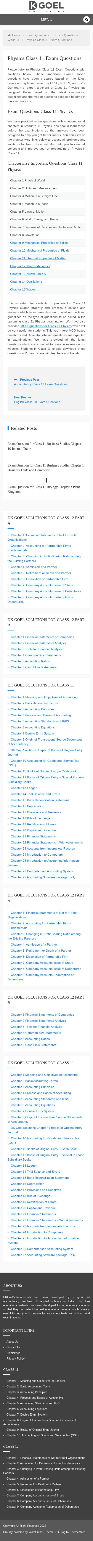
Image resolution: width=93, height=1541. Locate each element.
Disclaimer (13, 1353)
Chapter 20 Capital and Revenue (33, 830)
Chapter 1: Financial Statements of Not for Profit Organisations (45, 1457)
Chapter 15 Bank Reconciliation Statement (40, 800)
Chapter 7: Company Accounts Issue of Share (42, 585)
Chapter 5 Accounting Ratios (30, 661)
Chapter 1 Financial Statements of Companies (42, 637)
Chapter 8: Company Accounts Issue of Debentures (46, 591)
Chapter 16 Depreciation (27, 806)
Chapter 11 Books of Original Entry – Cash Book (44, 771)
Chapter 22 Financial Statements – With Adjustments (47, 842)
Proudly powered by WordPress (23, 1532)
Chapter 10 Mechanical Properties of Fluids (39, 250)
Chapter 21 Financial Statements (33, 836)
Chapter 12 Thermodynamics (30, 266)
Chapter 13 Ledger (24, 788)
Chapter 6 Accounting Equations (33, 727)
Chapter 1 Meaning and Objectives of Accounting (44, 697)
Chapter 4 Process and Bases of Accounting (41, 715)
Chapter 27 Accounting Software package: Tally (43, 877)
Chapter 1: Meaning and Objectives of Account (35, 1380)
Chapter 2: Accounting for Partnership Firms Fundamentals (43, 1463)
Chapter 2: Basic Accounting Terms (28, 1386)
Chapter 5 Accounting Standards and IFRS (40, 721)
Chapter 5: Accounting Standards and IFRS (33, 1403)
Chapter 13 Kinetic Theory (28, 274)
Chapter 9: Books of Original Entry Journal (32, 1429)
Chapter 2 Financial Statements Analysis (38, 643)
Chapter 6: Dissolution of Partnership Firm (39, 579)
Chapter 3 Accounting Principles (32, 709)
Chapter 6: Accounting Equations (27, 1409)
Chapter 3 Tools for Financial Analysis (36, 649)
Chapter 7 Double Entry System (32, 733)
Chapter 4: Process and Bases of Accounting (34, 1397)
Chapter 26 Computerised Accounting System (42, 871)
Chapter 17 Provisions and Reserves (36, 812)
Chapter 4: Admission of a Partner (34, 567)
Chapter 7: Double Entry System (26, 1414)
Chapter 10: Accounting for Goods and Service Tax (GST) (42, 1435)
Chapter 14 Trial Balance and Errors (35, 794)
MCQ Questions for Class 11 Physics (46, 326)
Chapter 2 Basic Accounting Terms (34, 703)
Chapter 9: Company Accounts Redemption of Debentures (42, 1506)
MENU (46, 20)
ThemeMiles (77, 1532)
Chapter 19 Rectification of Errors (33, 824)
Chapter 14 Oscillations (26, 281)
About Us (12, 1341)
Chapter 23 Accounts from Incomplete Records (43, 848)
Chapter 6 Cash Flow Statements (33, 667)
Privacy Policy (15, 1358)
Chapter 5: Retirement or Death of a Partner (41, 573)
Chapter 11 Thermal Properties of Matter (38, 258)
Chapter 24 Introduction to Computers (37, 854)
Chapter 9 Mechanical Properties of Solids (39, 242)
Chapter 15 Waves (22, 289)
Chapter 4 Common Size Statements (36, 655)
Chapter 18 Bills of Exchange (30, 818)
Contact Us (13, 1347)
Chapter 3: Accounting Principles (26, 1392)
